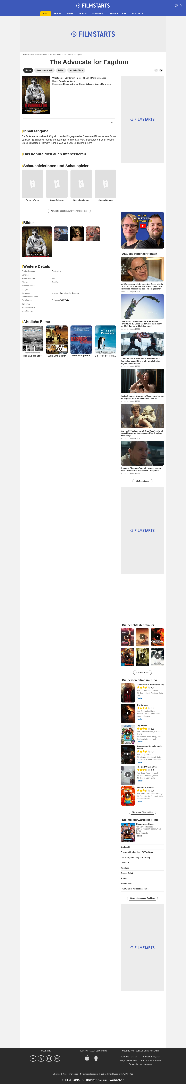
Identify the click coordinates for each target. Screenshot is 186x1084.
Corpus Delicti (127, 873)
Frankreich (56, 271)
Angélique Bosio (67, 81)
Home (25, 54)
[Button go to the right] (161, 70)
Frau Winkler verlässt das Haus (135, 889)
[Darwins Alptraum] (81, 339)
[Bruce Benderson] (81, 184)
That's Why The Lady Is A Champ (135, 857)
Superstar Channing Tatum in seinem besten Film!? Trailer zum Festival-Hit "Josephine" (141, 469)
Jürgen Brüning (106, 200)
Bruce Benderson (103, 84)
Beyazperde (126, 1060)
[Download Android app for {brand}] (97, 1057)
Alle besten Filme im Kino (142, 812)
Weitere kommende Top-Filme (142, 898)
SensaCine (148, 1056)
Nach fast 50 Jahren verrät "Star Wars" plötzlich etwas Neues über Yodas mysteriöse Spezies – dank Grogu (142, 433)
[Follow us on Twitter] (41, 1058)
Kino (45, 13)
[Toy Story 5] (128, 734)
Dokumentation (99, 78)
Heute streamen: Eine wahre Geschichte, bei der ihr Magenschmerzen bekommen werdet (142, 397)
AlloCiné (125, 1056)
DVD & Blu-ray (118, 13)
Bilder (28, 223)
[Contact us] (57, 1058)
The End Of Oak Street (147, 767)
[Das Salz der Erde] (32, 339)
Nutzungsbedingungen (89, 1074)
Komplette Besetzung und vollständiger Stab (69, 211)
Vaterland (125, 868)
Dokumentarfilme (55, 54)
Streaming (98, 13)
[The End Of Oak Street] (128, 775)
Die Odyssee (142, 705)
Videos (82, 13)
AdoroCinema (147, 1060)
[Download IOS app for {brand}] (88, 1057)
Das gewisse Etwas (144, 824)
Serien (57, 13)
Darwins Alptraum (81, 355)
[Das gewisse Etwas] (128, 832)
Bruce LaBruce (70, 84)
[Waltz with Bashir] (57, 339)
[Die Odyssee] (128, 713)
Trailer (139, 698)
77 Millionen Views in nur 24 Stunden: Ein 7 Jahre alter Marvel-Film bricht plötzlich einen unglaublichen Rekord (141, 361)
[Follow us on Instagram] (49, 1058)
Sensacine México (137, 1064)
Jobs (65, 1074)
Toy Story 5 (142, 726)
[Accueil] (93, 5)
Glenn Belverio (86, 84)
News (70, 13)
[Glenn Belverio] (57, 184)
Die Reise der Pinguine (106, 356)
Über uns (56, 1074)
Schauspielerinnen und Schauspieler (55, 166)
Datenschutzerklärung (109, 1074)
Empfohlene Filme (41, 54)
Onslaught (125, 847)
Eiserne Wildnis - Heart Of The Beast (137, 852)
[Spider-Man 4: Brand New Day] (128, 692)
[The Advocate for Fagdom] (36, 95)
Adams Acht (126, 884)
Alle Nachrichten (142, 481)
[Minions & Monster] (128, 796)
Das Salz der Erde (32, 356)
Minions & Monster (145, 787)
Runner (124, 878)
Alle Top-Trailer (142, 673)
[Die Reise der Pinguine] (105, 339)
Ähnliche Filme (36, 322)
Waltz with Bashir (57, 356)
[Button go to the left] (156, 70)
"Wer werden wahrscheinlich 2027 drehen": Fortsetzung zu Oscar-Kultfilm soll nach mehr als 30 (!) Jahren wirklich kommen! (141, 323)
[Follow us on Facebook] (33, 1058)
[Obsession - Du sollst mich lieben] (128, 754)
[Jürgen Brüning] (105, 184)
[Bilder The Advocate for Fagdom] (37, 241)
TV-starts (137, 13)
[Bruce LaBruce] (32, 184)
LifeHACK (125, 863)
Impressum (73, 1074)
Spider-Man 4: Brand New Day (150, 684)
